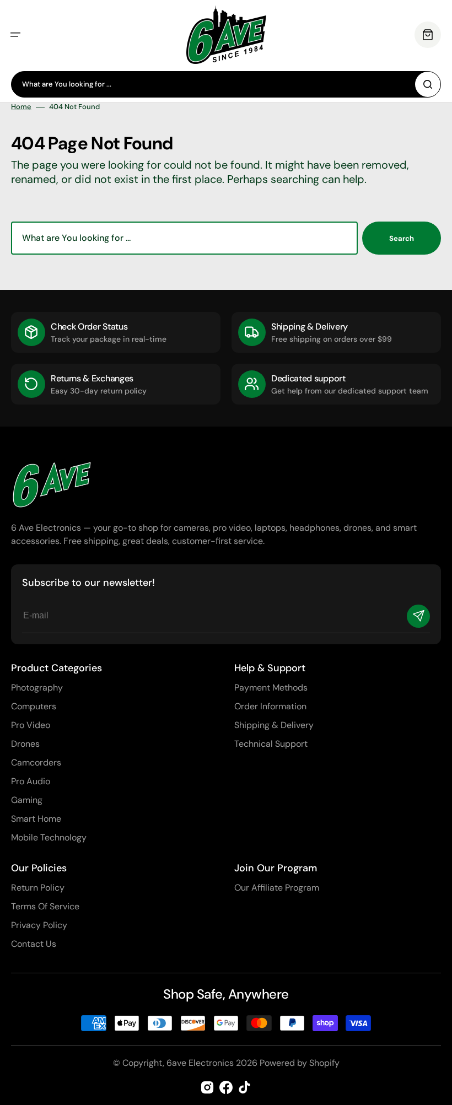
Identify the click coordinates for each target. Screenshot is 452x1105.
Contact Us (33, 944)
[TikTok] (244, 1087)
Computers (33, 706)
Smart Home (36, 818)
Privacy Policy (39, 925)
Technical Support (271, 744)
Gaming (26, 800)
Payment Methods (271, 687)
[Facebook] (226, 1087)
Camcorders (36, 762)
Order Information (270, 706)
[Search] (427, 84)
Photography (37, 687)
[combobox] (226, 84)
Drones (25, 744)
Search (401, 238)
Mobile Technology (49, 837)
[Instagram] (207, 1087)
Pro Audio (30, 781)
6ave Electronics (200, 1063)
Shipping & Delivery (274, 725)
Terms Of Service (45, 906)
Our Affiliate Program (276, 887)
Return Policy (37, 887)
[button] (15, 35)
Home (21, 107)
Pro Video (30, 725)
